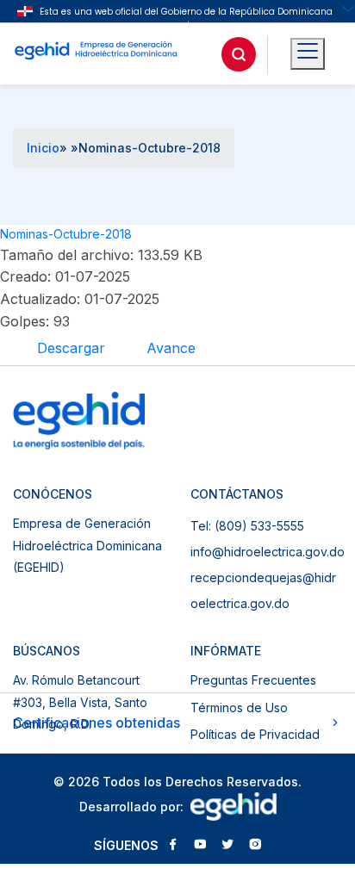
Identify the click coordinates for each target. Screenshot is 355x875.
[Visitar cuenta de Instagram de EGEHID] (255, 845)
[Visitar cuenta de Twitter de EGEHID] (227, 845)
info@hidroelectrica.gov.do (267, 551)
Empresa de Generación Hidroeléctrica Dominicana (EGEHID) (87, 545)
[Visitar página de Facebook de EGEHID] (172, 845)
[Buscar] (238, 54)
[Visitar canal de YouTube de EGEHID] (200, 845)
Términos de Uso (239, 707)
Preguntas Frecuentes (253, 680)
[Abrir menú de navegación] (307, 54)
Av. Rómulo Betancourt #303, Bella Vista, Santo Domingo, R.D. (80, 702)
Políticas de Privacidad (255, 734)
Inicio (43, 147)
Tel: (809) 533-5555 (247, 525)
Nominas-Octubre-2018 (66, 234)
